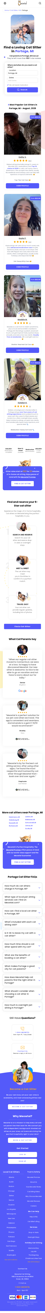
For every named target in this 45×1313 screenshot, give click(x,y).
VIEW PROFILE (22, 186)
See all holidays (34, 1262)
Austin (11, 1182)
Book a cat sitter (22, 1140)
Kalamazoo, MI (14, 817)
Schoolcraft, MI (30, 823)
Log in (22, 1154)
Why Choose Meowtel (34, 1196)
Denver (11, 1200)
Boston (11, 1186)
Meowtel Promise (28, 477)
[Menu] (5, 3)
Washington (11, 1255)
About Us (33, 1182)
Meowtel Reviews (33, 1201)
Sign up (22, 1161)
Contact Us (22, 1052)
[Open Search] (40, 3)
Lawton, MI (29, 817)
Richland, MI (13, 826)
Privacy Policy (26, 1304)
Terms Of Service (16, 1304)
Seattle (11, 1250)
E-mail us (22, 1283)
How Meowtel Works (33, 1187)
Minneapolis (11, 1214)
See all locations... (11, 1260)
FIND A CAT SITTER (22, 483)
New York (11, 1218)
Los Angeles (11, 1209)
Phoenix (11, 1232)
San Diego (11, 1241)
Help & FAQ (34, 1217)
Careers (33, 1206)
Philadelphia (11, 1228)
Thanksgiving (34, 1255)
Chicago (11, 1191)
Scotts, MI (28, 829)
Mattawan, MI (30, 820)
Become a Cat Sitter (22, 1107)
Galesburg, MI (14, 820)
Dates (11, 77)
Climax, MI (29, 826)
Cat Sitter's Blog (33, 1221)
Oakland (11, 1223)
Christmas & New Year (33, 1258)
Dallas (11, 1196)
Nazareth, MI (13, 823)
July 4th (33, 1251)
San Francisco (11, 1246)
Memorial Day (33, 1248)
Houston (11, 1205)
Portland (11, 1237)
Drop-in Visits (34, 1232)
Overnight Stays (33, 1237)
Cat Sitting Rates (33, 1192)
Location (12, 70)
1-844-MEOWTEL (22, 1033)
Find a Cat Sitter (22, 626)
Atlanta (11, 1177)
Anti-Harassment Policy (25, 1304)
